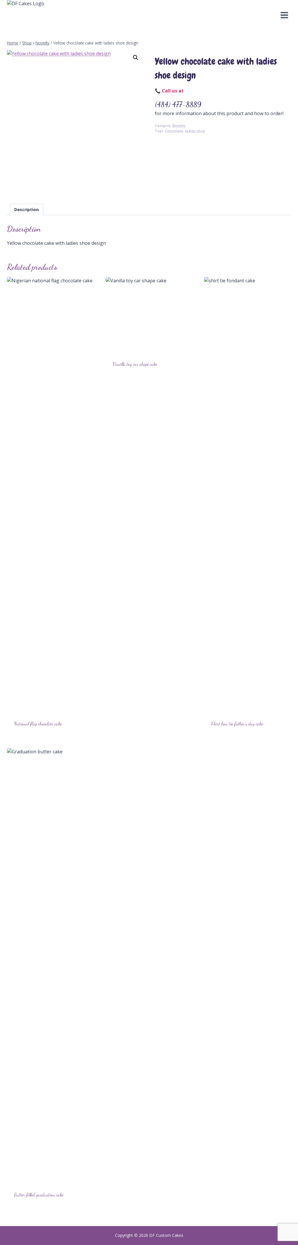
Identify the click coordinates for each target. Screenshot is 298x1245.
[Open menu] (284, 15)
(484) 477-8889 (178, 104)
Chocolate (174, 131)
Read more (124, 382)
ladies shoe (195, 131)
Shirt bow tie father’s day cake (237, 723)
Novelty (178, 125)
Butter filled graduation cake (38, 1194)
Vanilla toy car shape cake (135, 364)
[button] (135, 57)
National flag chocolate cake (38, 723)
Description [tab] (26, 209)
